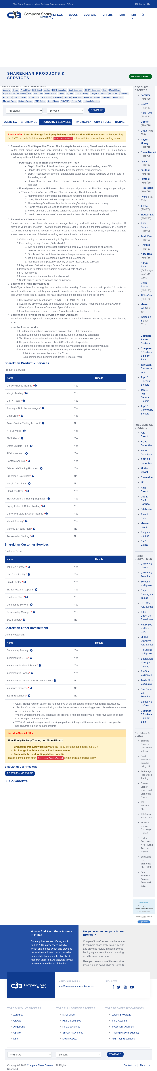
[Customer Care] (26, 597)
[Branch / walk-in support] (36, 589)
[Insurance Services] (31, 688)
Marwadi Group (9, 101)
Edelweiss (106, 97)
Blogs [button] (73, 15)
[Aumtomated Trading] (32, 536)
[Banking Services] (29, 695)
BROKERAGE (29, 122)
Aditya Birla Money (92, 97)
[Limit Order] (22, 415)
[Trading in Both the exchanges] (43, 408)
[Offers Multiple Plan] (31, 446)
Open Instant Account (63, 138)
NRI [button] (133, 15)
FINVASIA (65, 101)
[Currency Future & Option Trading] (46, 513)
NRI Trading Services (123, 1038)
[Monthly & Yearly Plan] (34, 528)
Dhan (104, 90)
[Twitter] (119, 987)
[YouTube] (132, 987)
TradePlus (57, 97)
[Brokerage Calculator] (33, 476)
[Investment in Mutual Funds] (40, 665)
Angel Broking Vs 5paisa (147, 594)
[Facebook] (113, 987)
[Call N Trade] (24, 400)
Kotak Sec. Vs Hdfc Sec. (147, 628)
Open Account (140, 76)
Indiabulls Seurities (92, 101)
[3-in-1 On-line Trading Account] (43, 423)
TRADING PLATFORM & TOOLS (92, 122)
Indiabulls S (146, 321)
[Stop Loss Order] (27, 491)
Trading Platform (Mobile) (125, 1032)
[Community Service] (31, 604)
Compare (90, 15)
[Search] (143, 15)
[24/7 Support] (24, 619)
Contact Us (144, 4)
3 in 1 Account (119, 1020)
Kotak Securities (75, 90)
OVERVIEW (10, 122)
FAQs (122, 15)
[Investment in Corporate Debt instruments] (55, 680)
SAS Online (46, 97)
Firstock (124, 94)
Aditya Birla (147, 270)
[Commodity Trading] (31, 650)
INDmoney (21, 94)
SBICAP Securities (92, 90)
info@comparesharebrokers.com (76, 986)
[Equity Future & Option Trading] (43, 506)
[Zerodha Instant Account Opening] (144, 912)
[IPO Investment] (26, 453)
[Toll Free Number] (29, 567)
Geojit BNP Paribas (99, 94)
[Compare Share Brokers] (29, 14)
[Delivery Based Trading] (35, 385)
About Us (145, 1065)
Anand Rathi (118, 97)
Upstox (47, 90)
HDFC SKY (114, 94)
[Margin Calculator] (29, 483)
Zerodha (6, 90)
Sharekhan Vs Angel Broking (147, 662)
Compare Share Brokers (40, 1065)
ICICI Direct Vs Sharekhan (147, 616)
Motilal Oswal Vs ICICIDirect (147, 641)
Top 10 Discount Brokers (145, 381)
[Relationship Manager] (34, 612)
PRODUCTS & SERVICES (56, 122)
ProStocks (7, 97)
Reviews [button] (57, 15)
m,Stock (70, 94)
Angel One (25, 90)
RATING (119, 122)
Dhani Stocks (53, 101)
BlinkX (23, 97)
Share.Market (50, 94)
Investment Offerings (122, 1026)
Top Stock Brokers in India (146, 368)
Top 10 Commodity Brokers (147, 410)
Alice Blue (77, 97)
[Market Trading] (26, 521)
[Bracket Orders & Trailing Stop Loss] (49, 498)
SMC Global (40, 101)
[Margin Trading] (26, 393)
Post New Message (20, 773)
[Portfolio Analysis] (29, 461)
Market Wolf (76, 101)
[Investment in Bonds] (32, 673)
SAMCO (67, 97)
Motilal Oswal (115, 90)
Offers (108, 15)
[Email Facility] (24, 582)
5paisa (61, 94)
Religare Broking (25, 101)
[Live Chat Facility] (29, 574)
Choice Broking (82, 94)
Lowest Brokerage (121, 1014)
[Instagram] (125, 987)
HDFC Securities (59, 90)
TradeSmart (34, 97)
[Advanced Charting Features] (41, 468)
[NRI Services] (24, 431)
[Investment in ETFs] (31, 658)
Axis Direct (38, 94)
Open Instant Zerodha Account (50, 758)
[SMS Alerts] (22, 438)
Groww (15, 90)
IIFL (29, 94)
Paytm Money (9, 94)
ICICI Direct (37, 90)
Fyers (16, 97)
